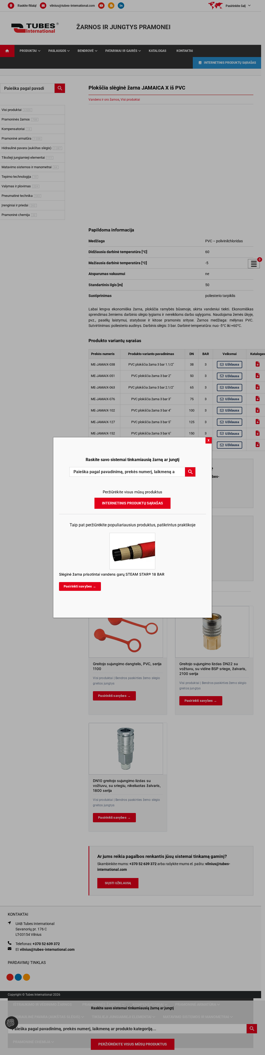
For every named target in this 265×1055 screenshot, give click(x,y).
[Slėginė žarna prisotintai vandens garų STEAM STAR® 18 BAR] (132, 535)
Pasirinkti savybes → (80, 586)
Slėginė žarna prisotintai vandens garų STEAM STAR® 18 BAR (111, 574)
